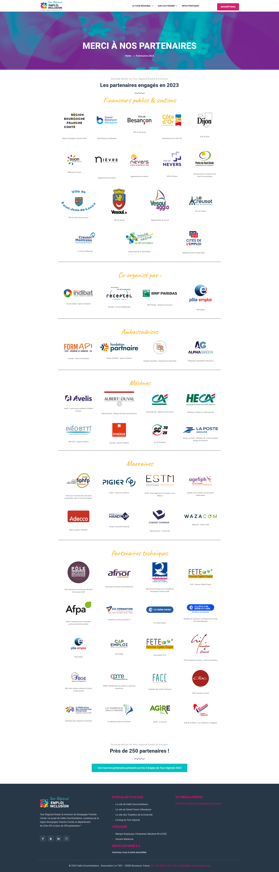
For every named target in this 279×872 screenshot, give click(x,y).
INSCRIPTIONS (228, 7)
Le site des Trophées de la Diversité (134, 814)
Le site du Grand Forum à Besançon (133, 809)
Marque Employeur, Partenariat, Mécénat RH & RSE (141, 834)
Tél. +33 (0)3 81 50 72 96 (163, 865)
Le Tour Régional (141, 6)
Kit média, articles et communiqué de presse (198, 803)
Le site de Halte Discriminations (131, 804)
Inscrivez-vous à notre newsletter (129, 852)
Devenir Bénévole (124, 839)
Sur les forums (166, 6)
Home (128, 55)
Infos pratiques (190, 6)
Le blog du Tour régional (127, 820)
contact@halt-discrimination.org (194, 865)
